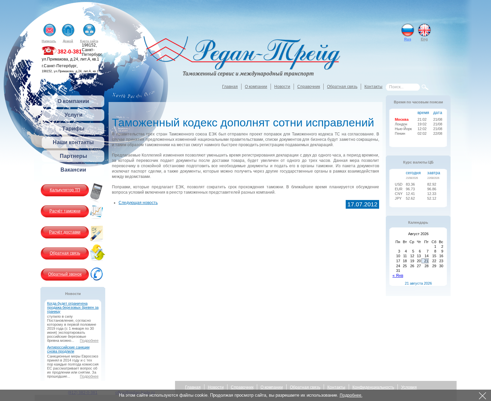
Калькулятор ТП (65, 190)
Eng (424, 39)
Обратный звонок (64, 274)
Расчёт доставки (64, 232)
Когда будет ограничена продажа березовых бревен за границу (73, 307)
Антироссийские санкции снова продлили (68, 349)
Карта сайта (89, 41)
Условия (409, 387)
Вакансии (73, 170)
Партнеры (73, 156)
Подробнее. (351, 395)
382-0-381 (69, 52)
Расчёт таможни (64, 211)
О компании (256, 86)
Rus (407, 39)
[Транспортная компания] (242, 57)
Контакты (373, 86)
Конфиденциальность (373, 387)
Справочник (308, 86)
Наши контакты (73, 142)
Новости (282, 86)
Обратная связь (342, 86)
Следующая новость (138, 202)
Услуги (73, 115)
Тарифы (73, 128)
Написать (49, 41)
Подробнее (89, 340)
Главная (230, 86)
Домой (68, 41)
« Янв (397, 275)
